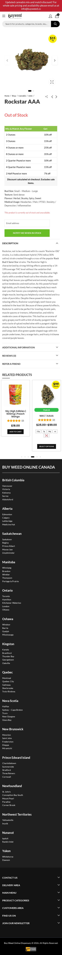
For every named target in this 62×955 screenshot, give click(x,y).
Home (7, 96)
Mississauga (7, 634)
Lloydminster (8, 553)
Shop (14, 96)
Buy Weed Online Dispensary (17, 943)
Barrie (5, 628)
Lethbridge (7, 521)
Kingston (8, 644)
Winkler (6, 574)
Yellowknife (7, 820)
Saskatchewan (12, 533)
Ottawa (5, 609)
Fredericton (7, 741)
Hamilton (6, 599)
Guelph (5, 631)
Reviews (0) (9, 355)
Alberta (7, 508)
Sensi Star (14, 262)
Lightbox (51, 82)
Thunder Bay (8, 656)
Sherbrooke (7, 688)
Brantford (7, 653)
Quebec (7, 672)
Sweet (38, 198)
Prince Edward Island (16, 757)
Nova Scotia (10, 701)
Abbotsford (7, 499)
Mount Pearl (8, 798)
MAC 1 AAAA (34, 415)
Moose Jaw (7, 549)
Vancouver (7, 486)
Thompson (7, 578)
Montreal (6, 678)
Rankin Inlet (7, 841)
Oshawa (7, 619)
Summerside (8, 766)
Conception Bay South (12, 795)
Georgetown (8, 659)
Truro (5, 713)
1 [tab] (29, 91)
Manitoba (8, 562)
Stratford (6, 770)
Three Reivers (8, 773)
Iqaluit (5, 838)
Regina (5, 542)
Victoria (6, 489)
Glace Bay (6, 720)
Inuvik (5, 823)
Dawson (6, 860)
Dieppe (5, 745)
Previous (7, 60)
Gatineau (6, 685)
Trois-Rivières (8, 691)
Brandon (6, 571)
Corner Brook (8, 805)
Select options (34, 446)
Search (55, 24)
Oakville (6, 663)
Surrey (5, 496)
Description (10, 243)
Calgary (5, 517)
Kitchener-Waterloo (11, 603)
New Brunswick (12, 729)
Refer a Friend (11, 363)
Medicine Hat (8, 524)
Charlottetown (9, 763)
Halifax (5, 706)
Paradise (6, 802)
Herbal (16, 198)
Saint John (7, 738)
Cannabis (22, 96)
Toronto (6, 596)
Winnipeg (6, 567)
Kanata (5, 649)
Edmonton (7, 514)
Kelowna (6, 492)
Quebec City (8, 681)
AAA (30, 96)
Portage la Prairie (10, 581)
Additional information (18, 347)
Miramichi (7, 748)
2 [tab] (33, 91)
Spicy (31, 198)
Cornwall (6, 776)
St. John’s (6, 791)
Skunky (24, 198)
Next (54, 60)
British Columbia (13, 480)
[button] (21, 456)
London (5, 606)
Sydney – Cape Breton (12, 710)
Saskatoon (7, 539)
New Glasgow (8, 716)
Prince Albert (8, 546)
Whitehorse (7, 856)
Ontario (7, 590)
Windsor (6, 624)
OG (57, 251)
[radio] (25, 431)
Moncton (6, 735)
